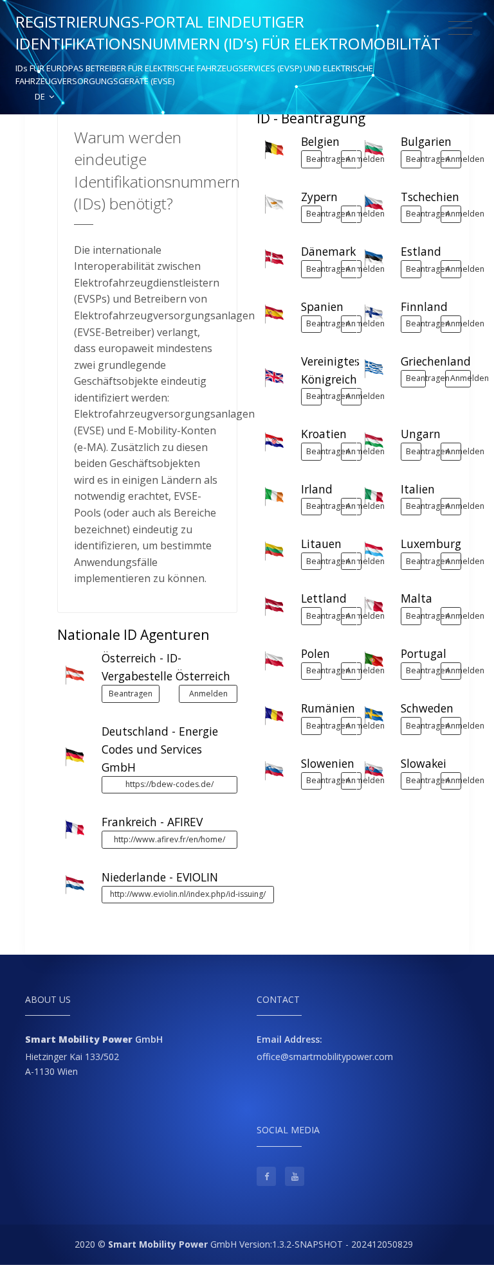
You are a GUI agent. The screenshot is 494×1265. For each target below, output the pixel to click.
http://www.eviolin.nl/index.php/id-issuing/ (188, 894)
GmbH (172, 1244)
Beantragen (130, 693)
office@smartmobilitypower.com (325, 1056)
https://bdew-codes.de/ (169, 784)
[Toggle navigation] (460, 28)
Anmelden (208, 693)
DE (41, 96)
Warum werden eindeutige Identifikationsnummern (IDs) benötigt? (157, 170)
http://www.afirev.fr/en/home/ (169, 839)
